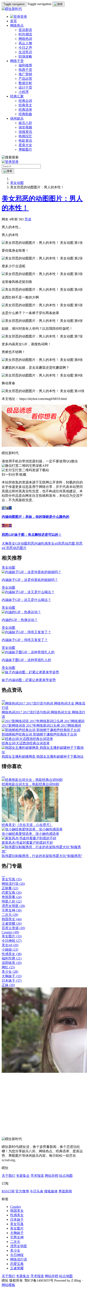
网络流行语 (13, 883)
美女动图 (17, 183)
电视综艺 (25, 136)
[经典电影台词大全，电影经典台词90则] (32, 779)
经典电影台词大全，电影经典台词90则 (30, 784)
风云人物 (25, 43)
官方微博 (22, 1191)
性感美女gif (49, 543)
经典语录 (25, 109)
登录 (23, 16)
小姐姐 (10, 949)
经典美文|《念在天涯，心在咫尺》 (27, 825)
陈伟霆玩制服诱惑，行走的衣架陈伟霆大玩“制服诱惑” (42, 856)
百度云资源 (13, 928)
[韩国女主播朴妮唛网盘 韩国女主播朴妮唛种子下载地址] (43, 752)
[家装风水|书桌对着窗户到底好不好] (29, 838)
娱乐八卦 (25, 123)
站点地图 (66, 1175)
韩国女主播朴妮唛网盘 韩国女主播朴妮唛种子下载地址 (43, 756)
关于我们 (8, 1175)
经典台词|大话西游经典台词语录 (26, 743)
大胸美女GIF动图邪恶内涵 (21, 543)
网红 (8, 967)
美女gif (10, 945)
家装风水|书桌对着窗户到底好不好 (27, 842)
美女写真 (12, 879)
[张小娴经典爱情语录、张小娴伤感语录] (32, 829)
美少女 (10, 971)
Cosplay (10, 932)
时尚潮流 (25, 34)
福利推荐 (25, 65)
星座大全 (25, 145)
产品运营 (25, 78)
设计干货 (25, 87)
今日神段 (12, 940)
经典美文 (25, 105)
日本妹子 (12, 980)
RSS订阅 (8, 1191)
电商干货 (25, 70)
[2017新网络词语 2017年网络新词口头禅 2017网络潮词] (43, 721)
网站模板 (8, 1285)
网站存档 (51, 1175)
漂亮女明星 (13, 906)
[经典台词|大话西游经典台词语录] (27, 739)
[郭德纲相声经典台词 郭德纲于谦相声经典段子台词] (41, 730)
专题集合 (23, 1175)
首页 (13, 21)
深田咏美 (12, 963)
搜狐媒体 (51, 1191)
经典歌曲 (25, 114)
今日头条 (36, 1191)
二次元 (10, 914)
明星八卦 (12, 901)
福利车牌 (12, 958)
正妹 (8, 985)
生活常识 (25, 52)
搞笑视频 (25, 127)
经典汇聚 (17, 96)
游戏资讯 (25, 132)
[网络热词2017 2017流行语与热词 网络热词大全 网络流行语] (43, 708)
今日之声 (25, 47)
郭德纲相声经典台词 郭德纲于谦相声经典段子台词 (39, 734)
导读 (27, 219)
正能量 (10, 888)
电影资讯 (25, 140)
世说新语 (25, 30)
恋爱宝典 (12, 892)
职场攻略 (25, 56)
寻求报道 (37, 1175)
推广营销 (25, 74)
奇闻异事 (12, 897)
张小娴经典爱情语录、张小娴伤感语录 (30, 833)
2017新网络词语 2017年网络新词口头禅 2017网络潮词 (41, 725)
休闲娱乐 (17, 118)
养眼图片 (25, 149)
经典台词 (25, 101)
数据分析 (25, 83)
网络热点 (17, 25)
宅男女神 (12, 910)
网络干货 (17, 61)
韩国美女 (12, 919)
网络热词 (25, 38)
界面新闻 (65, 1191)
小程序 (24, 92)
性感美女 (12, 954)
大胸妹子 (12, 976)
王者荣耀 (12, 923)
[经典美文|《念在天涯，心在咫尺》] (30, 821)
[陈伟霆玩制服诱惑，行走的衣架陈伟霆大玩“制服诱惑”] (43, 851)
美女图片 (12, 936)
